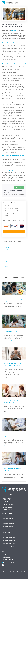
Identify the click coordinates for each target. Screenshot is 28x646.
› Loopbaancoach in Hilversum (8, 540)
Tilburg (6, 261)
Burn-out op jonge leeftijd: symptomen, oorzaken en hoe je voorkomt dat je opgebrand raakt (14, 365)
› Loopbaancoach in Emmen (8, 521)
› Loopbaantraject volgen (7, 509)
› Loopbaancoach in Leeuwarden (9, 537)
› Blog (3, 556)
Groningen (7, 268)
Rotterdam (7, 247)
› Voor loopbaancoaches (7, 559)
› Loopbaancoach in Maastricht (9, 524)
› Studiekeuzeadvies (6, 506)
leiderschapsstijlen (6, 61)
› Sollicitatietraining (6, 499)
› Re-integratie (5, 503)
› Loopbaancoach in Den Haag (8, 545)
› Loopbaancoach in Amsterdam (9, 517)
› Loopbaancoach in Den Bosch (9, 546)
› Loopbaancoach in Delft (7, 538)
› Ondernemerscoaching (7, 504)
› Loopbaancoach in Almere (8, 518)
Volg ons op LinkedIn (9, 562)
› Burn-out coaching (6, 498)
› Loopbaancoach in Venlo (7, 526)
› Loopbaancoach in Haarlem (8, 523)
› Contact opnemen (6, 557)
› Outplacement (5, 501)
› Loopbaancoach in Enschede (8, 543)
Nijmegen (7, 266)
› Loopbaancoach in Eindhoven (9, 528)
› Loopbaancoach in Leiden (8, 542)
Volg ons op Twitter (8, 565)
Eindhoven (7, 254)
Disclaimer (15, 572)
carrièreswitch (5, 178)
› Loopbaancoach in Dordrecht (8, 520)
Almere (6, 258)
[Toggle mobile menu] (25, 2)
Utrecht (6, 252)
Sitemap (19, 572)
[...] (18, 308)
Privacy (18, 571)
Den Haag (7, 249)
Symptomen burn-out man (10, 331)
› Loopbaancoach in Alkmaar (8, 535)
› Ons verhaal (5, 554)
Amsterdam (7, 244)
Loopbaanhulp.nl (13, 571)
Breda (6, 263)
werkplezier (13, 30)
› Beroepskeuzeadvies (7, 507)
